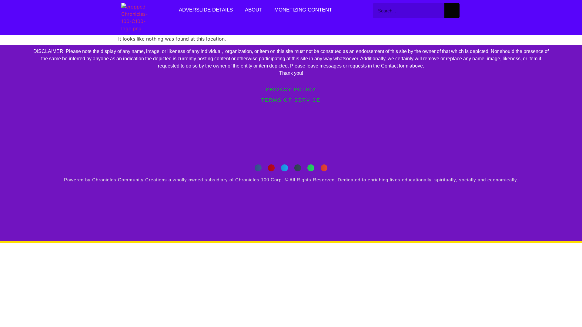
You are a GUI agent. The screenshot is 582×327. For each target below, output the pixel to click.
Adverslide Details (206, 10)
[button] (258, 167)
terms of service (291, 100)
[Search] (452, 10)
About (253, 10)
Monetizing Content (303, 10)
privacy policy (291, 89)
